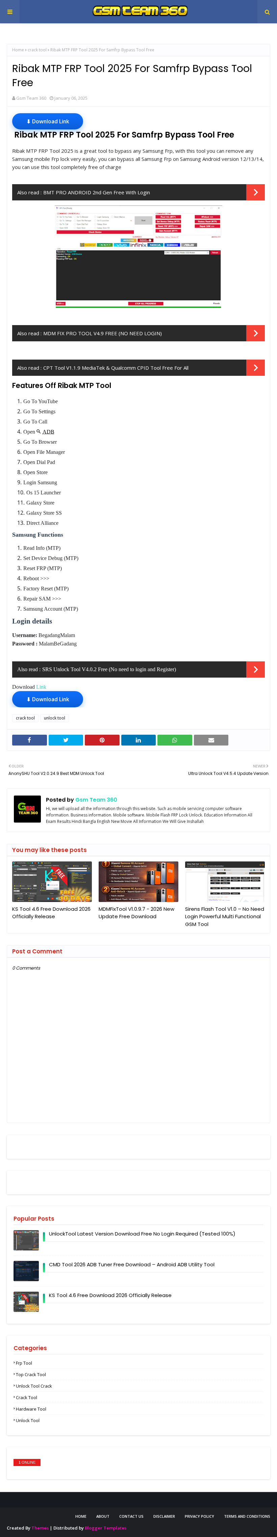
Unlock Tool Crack (34, 1386)
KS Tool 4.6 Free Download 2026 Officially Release (51, 912)
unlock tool (54, 718)
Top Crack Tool (31, 1374)
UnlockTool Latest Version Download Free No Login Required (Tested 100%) (142, 1233)
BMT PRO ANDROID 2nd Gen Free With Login (96, 192)
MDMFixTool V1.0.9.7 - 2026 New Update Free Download (136, 912)
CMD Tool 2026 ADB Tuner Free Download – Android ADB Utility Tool (132, 1264)
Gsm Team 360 (31, 98)
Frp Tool (24, 1363)
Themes (40, 1528)
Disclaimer (164, 1516)
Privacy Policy (199, 1516)
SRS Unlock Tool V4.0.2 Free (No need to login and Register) (109, 669)
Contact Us (131, 1516)
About (102, 1516)
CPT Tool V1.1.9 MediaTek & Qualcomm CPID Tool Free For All (115, 367)
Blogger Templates (105, 1528)
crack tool (37, 50)
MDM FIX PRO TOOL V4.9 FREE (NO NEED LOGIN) (102, 333)
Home (18, 50)
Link (41, 687)
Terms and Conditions (247, 1516)
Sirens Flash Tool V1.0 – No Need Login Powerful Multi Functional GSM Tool (224, 916)
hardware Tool (31, 1409)
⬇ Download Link (47, 121)
